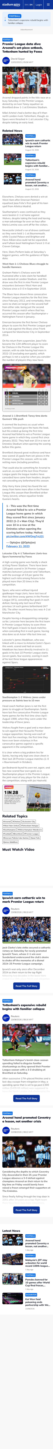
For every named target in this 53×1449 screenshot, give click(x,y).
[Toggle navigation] (48, 4)
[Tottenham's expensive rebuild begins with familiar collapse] (12, 159)
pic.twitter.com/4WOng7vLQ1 (25, 536)
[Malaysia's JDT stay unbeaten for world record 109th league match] (12, 1259)
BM (26, 4)
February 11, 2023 (18, 546)
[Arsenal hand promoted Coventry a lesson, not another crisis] (12, 179)
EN (31, 4)
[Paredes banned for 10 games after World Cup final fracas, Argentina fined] (12, 1279)
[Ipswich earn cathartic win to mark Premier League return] (12, 139)
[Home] (11, 4)
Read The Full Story (26, 986)
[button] (5, 17)
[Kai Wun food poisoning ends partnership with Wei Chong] (12, 1298)
